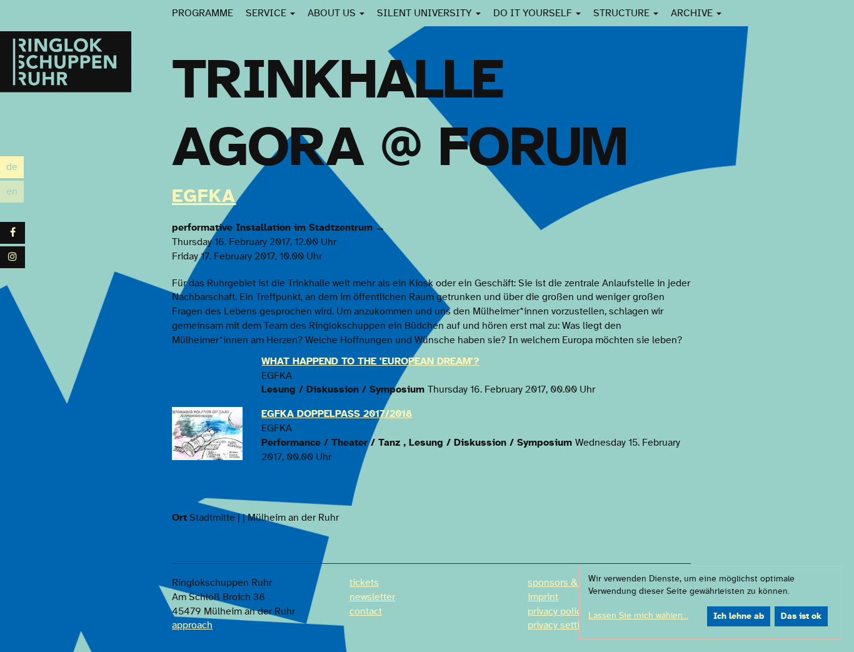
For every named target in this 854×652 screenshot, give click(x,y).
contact (365, 611)
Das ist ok (801, 616)
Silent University (426, 13)
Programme (202, 13)
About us (333, 13)
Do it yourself (534, 13)
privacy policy (557, 611)
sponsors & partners (572, 583)
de (15, 168)
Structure (622, 13)
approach (192, 625)
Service (267, 13)
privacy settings (562, 625)
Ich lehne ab (738, 616)
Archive (693, 13)
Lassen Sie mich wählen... (638, 615)
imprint (543, 597)
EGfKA (204, 196)
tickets (364, 583)
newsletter (372, 597)
